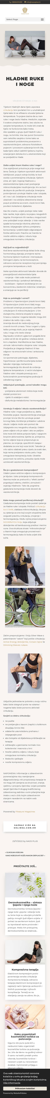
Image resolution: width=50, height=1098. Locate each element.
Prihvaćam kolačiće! (25, 1088)
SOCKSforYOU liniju (12, 522)
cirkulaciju (8, 110)
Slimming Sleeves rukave (15, 645)
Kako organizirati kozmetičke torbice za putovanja (25, 1036)
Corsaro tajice (35, 642)
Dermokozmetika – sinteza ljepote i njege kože (25, 903)
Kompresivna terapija (25, 969)
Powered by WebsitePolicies (15, 1093)
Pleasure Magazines (25, 811)
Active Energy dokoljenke (15, 642)
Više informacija (11, 1083)
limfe (11, 509)
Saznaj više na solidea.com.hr (25, 826)
